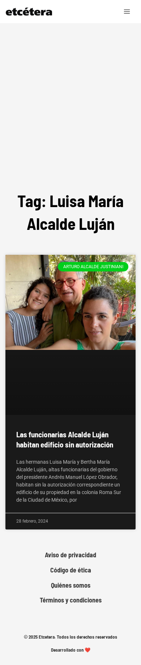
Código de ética (70, 570)
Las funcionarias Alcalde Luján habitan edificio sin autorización (64, 439)
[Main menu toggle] (127, 11)
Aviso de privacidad (70, 555)
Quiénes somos (70, 585)
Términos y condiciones (71, 600)
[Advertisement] (70, 115)
